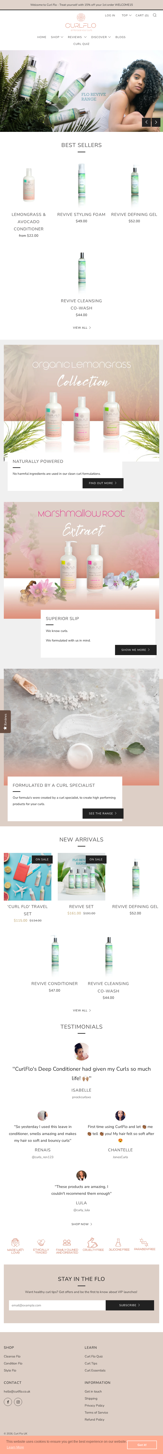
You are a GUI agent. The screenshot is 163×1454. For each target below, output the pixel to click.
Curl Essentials (95, 1370)
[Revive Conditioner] (54, 954)
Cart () (142, 15)
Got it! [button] (142, 1445)
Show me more (133, 650)
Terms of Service (96, 1412)
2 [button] (82, 125)
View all (80, 328)
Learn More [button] (15, 1447)
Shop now (80, 1224)
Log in (110, 15)
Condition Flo (13, 1363)
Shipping (91, 1398)
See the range (101, 813)
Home (41, 37)
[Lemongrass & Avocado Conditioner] (28, 183)
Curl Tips (91, 1363)
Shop (55, 37)
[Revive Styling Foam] (81, 183)
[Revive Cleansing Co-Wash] (81, 270)
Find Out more (101, 483)
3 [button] (86, 125)
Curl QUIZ (81, 44)
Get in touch (93, 1391)
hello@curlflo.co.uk (17, 1391)
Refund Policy (94, 1419)
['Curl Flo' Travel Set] (27, 877)
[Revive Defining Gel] (134, 183)
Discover (99, 37)
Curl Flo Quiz (94, 1356)
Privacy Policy (94, 1405)
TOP (125, 15)
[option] (81, 91)
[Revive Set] (81, 877)
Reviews (75, 37)
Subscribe (127, 1305)
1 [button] (77, 125)
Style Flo (10, 1370)
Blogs (120, 37)
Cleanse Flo (12, 1356)
